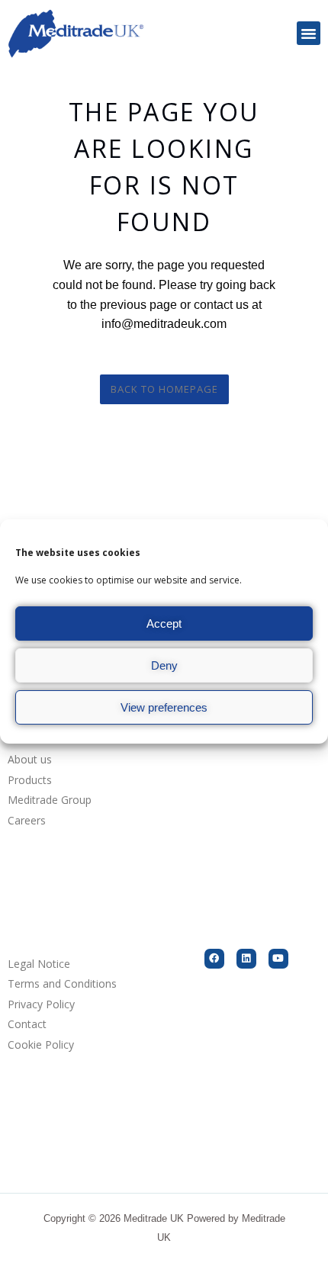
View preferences (164, 707)
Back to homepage (164, 389)
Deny (164, 665)
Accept (164, 623)
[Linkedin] (246, 959)
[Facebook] (214, 959)
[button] (309, 33)
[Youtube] (278, 959)
